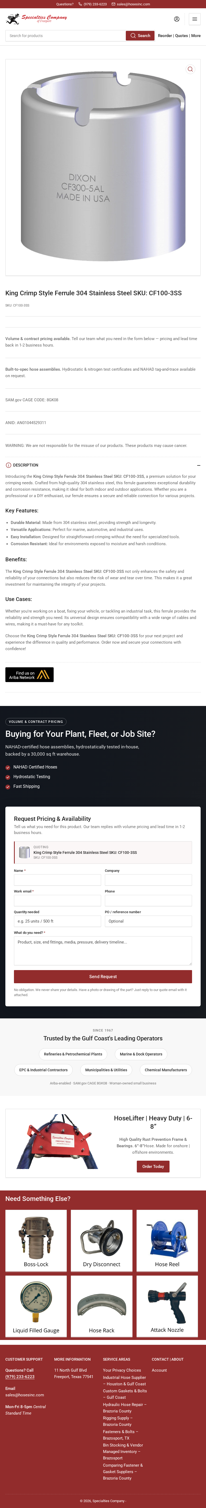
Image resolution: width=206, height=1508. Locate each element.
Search (144, 35)
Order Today (153, 1166)
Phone (110, 891)
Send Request (103, 976)
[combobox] (80, 35)
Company (112, 871)
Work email (24, 891)
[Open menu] (195, 19)
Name (20, 871)
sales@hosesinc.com (24, 1395)
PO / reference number (123, 912)
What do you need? (29, 933)
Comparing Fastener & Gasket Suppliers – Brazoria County (123, 1472)
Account (159, 1370)
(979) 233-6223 (20, 1376)
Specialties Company (108, 1501)
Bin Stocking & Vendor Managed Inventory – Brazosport (123, 1451)
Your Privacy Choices (122, 1370)
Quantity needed (26, 912)
